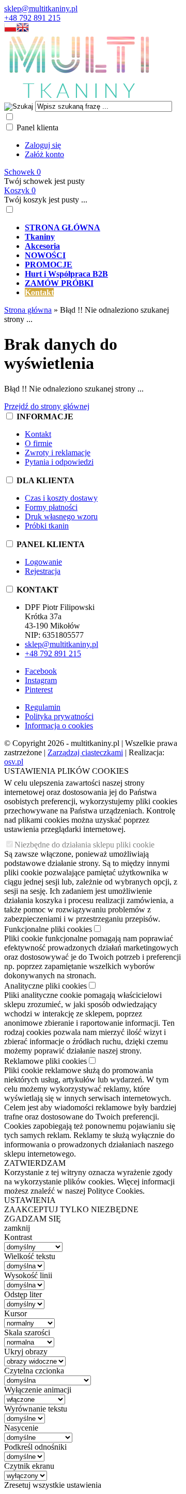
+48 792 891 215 (32, 17)
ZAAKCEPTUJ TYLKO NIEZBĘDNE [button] (71, 1209)
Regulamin (42, 707)
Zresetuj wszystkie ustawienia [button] (52, 1485)
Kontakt (38, 434)
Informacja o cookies (59, 725)
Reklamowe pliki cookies (45, 1061)
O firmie (38, 443)
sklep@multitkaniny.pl (41, 8)
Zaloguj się (43, 145)
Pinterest (39, 689)
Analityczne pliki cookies (45, 985)
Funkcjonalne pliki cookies (48, 929)
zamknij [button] (17, 1228)
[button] (10, 29)
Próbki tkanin (47, 525)
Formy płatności (51, 507)
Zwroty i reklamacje (57, 452)
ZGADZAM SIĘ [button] (32, 1218)
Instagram (41, 680)
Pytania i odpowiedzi (59, 461)
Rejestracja (42, 571)
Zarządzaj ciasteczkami (85, 752)
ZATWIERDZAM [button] (35, 1163)
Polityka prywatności (59, 716)
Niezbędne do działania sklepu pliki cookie (84, 844)
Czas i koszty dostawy (61, 498)
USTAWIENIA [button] (30, 1200)
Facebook (41, 671)
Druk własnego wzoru (61, 516)
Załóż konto (44, 154)
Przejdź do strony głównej (46, 406)
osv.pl (13, 761)
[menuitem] (103, 227)
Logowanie (43, 561)
